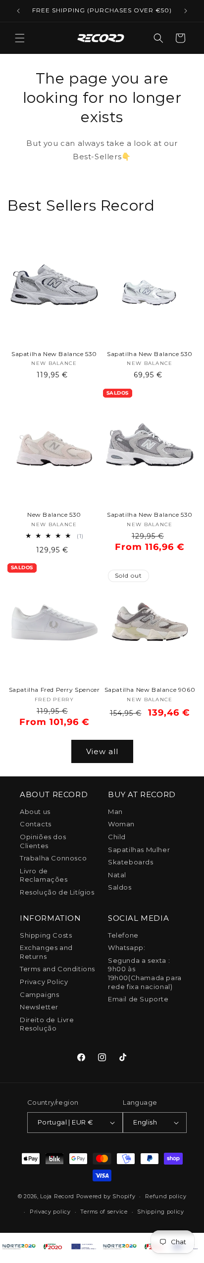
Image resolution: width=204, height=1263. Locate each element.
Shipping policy (160, 1211)
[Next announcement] (186, 11)
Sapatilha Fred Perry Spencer (54, 689)
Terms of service (103, 1211)
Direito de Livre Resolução (47, 1024)
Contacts (35, 824)
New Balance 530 (54, 514)
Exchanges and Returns (46, 952)
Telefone (123, 935)
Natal (117, 875)
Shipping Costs (46, 935)
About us (35, 811)
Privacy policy (50, 1211)
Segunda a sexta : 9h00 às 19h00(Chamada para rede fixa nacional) (145, 973)
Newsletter (39, 1007)
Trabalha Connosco (53, 858)
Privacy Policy (44, 982)
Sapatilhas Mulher (139, 850)
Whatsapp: (126, 947)
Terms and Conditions (57, 969)
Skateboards (130, 862)
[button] (20, 38)
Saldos (120, 887)
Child (117, 837)
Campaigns (39, 994)
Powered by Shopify (106, 1196)
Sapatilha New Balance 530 (54, 354)
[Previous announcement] (18, 11)
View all (102, 751)
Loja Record (57, 1196)
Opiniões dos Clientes (43, 841)
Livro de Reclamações (44, 875)
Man (115, 811)
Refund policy (165, 1196)
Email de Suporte (138, 999)
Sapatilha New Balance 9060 (150, 689)
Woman (121, 824)
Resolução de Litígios (57, 892)
